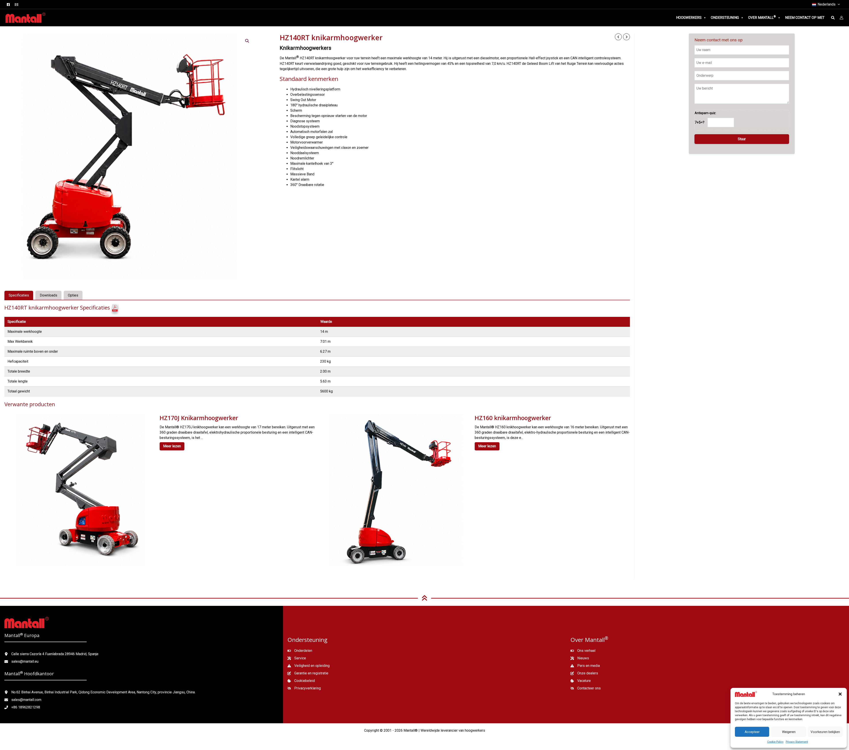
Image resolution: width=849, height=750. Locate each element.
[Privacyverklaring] (304, 688)
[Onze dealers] (584, 673)
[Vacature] (580, 680)
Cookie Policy (775, 741)
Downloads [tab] (48, 295)
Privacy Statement (797, 741)
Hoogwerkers (689, 17)
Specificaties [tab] (19, 295)
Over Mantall (762, 17)
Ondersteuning (725, 17)
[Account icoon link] (841, 18)
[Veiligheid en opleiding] (308, 665)
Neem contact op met (804, 17)
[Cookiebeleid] (301, 680)
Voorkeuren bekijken (825, 732)
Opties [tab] (73, 295)
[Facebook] (8, 4)
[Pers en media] (585, 665)
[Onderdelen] (299, 650)
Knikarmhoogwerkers (305, 48)
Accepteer (752, 732)
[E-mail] (16, 4)
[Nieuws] (579, 658)
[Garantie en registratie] (307, 673)
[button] (840, 694)
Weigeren (788, 732)
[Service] (296, 658)
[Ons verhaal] (582, 650)
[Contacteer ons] (585, 688)
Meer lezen (172, 446)
